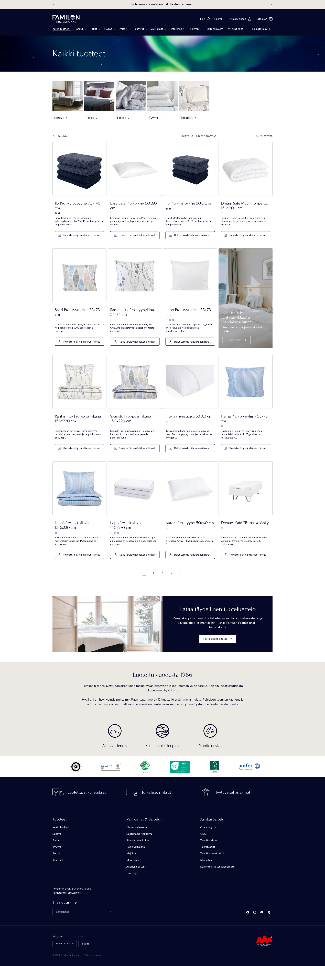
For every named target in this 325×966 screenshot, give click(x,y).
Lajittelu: (186, 136)
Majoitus (131, 853)
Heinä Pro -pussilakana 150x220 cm (73, 525)
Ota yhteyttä (208, 827)
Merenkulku (133, 860)
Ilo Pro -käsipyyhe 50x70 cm (189, 203)
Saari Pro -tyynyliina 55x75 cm (77, 312)
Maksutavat (207, 860)
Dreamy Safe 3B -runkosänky (245, 522)
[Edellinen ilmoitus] (53, 4)
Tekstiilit (186, 118)
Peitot (121, 118)
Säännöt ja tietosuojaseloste (217, 867)
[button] (80, 29)
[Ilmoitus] (271, 4)
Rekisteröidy (234, 340)
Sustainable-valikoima (139, 834)
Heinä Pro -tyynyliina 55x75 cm (244, 418)
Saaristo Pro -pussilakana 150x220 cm (130, 418)
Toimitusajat (207, 847)
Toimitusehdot (209, 840)
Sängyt (59, 118)
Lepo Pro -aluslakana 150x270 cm (127, 525)
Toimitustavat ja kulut (213, 853)
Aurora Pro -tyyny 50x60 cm (190, 522)
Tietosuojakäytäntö (93, 955)
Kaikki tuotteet (61, 827)
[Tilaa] (109, 912)
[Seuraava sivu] (181, 573)
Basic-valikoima (135, 847)
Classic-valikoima (136, 827)
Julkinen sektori (135, 867)
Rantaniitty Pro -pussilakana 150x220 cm (78, 418)
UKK (203, 834)
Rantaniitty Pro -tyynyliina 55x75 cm (132, 312)
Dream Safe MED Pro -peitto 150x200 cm (244, 205)
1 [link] (144, 573)
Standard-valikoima (137, 840)
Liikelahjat (132, 873)
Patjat (89, 118)
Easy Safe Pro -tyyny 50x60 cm (133, 205)
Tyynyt (153, 118)
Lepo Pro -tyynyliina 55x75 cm (188, 312)
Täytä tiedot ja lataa (215, 639)
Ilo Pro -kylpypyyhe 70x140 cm (78, 205)
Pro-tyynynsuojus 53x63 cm (189, 416)
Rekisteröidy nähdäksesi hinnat (81, 235)
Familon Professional (71, 955)
